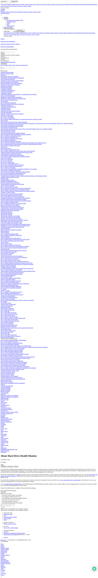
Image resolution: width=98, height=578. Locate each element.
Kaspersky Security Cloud (7, 73)
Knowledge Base (5, 62)
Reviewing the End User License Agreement (11, 83)
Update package (4, 445)
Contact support (37, 12)
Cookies (6, 537)
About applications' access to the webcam (11, 238)
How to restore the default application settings (12, 351)
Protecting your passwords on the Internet (11, 206)
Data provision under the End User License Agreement (14, 122)
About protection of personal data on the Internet (12, 184)
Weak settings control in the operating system (11, 221)
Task (2, 432)
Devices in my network (6, 254)
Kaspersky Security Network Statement (10, 84)
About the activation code (7, 115)
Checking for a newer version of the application (12, 80)
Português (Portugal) (92, 4)
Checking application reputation (8, 267)
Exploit (2, 401)
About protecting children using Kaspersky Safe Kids (13, 250)
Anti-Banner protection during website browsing (12, 227)
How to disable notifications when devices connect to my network (16, 263)
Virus (2, 446)
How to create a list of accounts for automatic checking (14, 247)
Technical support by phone (7, 374)
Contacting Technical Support (8, 372)
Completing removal (5, 108)
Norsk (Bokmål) (74, 4)
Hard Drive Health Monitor (7, 337)
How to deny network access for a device (11, 260)
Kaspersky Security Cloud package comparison (12, 113)
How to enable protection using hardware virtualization (14, 362)
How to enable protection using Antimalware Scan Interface (15, 366)
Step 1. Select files (5, 311)
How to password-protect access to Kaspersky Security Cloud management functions (21, 144)
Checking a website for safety (8, 192)
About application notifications (8, 140)
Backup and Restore (5, 307)
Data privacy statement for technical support (14, 533)
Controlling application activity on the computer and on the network (17, 268)
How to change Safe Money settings (9, 202)
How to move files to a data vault (9, 334)
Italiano (62, 4)
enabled (18, 474)
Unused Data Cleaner (6, 303)
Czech (2, 4)
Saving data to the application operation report (12, 126)
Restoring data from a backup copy (9, 325)
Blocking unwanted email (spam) (9, 181)
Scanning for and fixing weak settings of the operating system (15, 224)
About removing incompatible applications (11, 286)
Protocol (3, 423)
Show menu (3, 63)
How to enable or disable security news (10, 149)
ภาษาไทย (28, 6)
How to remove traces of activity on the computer (12, 348)
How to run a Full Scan (6, 160)
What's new (3, 75)
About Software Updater (7, 276)
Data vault (3, 394)
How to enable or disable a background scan (11, 166)
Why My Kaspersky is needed (8, 130)
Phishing (3, 416)
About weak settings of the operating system (11, 223)
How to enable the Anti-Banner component (11, 229)
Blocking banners (5, 231)
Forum (28, 12)
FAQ (5, 515)
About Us (6, 531)
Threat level (3, 435)
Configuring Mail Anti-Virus (7, 180)
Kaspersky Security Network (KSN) (9, 412)
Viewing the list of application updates (10, 282)
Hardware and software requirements (9, 76)
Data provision (4, 120)
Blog (31, 12)
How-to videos (7, 518)
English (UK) (32, 4)
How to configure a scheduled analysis (10, 293)
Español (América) (51, 4)
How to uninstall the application (8, 102)
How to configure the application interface (11, 136)
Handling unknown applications (8, 265)
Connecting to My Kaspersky (8, 90)
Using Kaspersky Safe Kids (7, 253)
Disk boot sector (4, 399)
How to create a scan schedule (8, 167)
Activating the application (7, 91)
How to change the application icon (9, 137)
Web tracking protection (6, 211)
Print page (3, 466)
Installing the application (6, 86)
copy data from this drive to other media (70, 480)
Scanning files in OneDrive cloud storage (11, 170)
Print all (16, 466)
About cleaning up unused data (8, 304)
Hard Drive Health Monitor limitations (10, 344)
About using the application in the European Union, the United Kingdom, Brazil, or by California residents (26, 129)
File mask (3, 403)
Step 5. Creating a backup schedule (9, 316)
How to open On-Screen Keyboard (9, 187)
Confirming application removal (8, 106)
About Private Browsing (6, 213)
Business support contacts (10, 523)
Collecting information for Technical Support (11, 377)
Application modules (6, 388)
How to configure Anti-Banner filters (9, 234)
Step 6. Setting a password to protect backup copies (13, 318)
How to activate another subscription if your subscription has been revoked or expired (21, 119)
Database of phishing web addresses (9, 397)
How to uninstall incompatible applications (11, 287)
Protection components (6, 421)
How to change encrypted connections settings (12, 194)
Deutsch (9, 4)
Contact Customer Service (21, 65)
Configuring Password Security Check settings (12, 209)
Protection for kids (5, 249)
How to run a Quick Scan (7, 159)
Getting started (4, 101)
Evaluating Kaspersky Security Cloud (10, 370)
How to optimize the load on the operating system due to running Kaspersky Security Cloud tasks (24, 347)
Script (2, 427)
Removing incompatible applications (9, 285)
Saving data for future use (7, 105)
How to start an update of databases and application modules (15, 156)
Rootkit (2, 426)
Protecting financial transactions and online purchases (13, 199)
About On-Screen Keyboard (7, 185)
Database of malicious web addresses (10, 395)
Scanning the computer (6, 158)
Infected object (4, 410)
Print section (10, 466)
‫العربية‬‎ (24, 6)
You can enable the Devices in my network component (14, 257)
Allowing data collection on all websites (10, 216)
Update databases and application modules (11, 153)
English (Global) (24, 4)
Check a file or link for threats (11, 527)
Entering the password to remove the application (12, 104)
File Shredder (4, 301)
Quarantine (3, 424)
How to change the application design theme (11, 138)
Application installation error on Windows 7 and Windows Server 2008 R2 (19, 94)
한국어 (2, 575)
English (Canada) (16, 4)
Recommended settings (6, 87)
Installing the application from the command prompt (13, 98)
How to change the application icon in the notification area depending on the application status (23, 142)
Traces (2, 437)
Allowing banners (5, 232)
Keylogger (3, 414)
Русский (20, 6)
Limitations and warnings (7, 381)
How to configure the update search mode (11, 281)
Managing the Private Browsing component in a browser (14, 220)
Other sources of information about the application (13, 383)
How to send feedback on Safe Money (10, 205)
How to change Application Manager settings (11, 274)
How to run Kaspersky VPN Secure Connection (12, 196)
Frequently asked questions (7, 72)
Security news (4, 147)
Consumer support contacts (10, 517)
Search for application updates (8, 279)
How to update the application (8, 95)
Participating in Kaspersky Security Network (11, 355)
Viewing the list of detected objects (9, 297)
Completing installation (6, 89)
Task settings (4, 434)
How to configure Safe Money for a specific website (13, 203)
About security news (6, 148)
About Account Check (6, 243)
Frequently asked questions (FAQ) (9, 12)
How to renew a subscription (8, 118)
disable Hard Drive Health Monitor (13, 484)
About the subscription (6, 112)
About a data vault (5, 333)
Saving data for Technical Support (9, 127)
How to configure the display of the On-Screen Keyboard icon (16, 188)
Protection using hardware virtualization (10, 359)
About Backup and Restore (7, 308)
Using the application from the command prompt (12, 369)
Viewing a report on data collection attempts (11, 218)
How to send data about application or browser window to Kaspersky (17, 300)
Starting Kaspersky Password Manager (10, 210)
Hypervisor (3, 406)
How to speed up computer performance (10, 145)
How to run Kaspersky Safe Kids (9, 252)
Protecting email (4, 178)
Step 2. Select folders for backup (8, 312)
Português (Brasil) (82, 4)
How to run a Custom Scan (7, 162)
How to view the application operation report (11, 352)
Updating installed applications (8, 275)
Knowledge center (22, 12)
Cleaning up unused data (7, 305)
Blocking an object (5, 391)
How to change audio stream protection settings (12, 272)
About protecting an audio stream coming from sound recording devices (18, 271)
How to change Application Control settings (11, 269)
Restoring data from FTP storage (8, 326)
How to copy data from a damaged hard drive (12, 343)
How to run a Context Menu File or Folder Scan (12, 165)
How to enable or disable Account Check (11, 245)
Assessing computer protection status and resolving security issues (16, 152)
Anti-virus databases (5, 387)
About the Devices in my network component (12, 256)
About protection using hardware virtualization (12, 361)
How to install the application (8, 79)
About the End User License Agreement (10, 111)
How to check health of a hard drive (9, 341)
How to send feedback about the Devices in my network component (17, 264)
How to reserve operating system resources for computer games (16, 345)
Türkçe (15, 6)
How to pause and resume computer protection (12, 350)
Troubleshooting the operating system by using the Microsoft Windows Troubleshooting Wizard (24, 176)
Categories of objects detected (8, 296)
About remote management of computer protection (13, 133)
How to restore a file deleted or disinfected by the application (15, 171)
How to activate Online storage (8, 330)
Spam (2, 430)
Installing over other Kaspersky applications (11, 97)
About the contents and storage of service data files (13, 379)
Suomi (2, 6)
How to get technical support (8, 373)
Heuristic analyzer (5, 405)
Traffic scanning (4, 438)
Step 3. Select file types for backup (9, 314)
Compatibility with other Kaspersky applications (12, 77)
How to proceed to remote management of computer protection (16, 134)
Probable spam (4, 417)
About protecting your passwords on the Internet (12, 207)
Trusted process (4, 441)
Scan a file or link (8, 27)
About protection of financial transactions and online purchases (16, 200)
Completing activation (6, 93)
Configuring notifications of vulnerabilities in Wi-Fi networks (15, 198)
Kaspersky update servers (7, 413)
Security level (4, 428)
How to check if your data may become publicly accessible (15, 246)
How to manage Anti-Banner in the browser (11, 235)
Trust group (3, 439)
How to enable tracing (6, 380)
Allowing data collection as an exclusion (10, 217)
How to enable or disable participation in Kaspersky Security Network (18, 356)
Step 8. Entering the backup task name (10, 321)
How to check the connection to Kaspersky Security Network (15, 358)
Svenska (6, 6)
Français (58, 4)
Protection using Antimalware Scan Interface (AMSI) (13, 363)
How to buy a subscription (7, 116)
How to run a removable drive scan (9, 163)
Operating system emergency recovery (10, 177)
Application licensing (6, 109)
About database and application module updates (12, 155)
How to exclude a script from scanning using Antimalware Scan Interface (18, 368)
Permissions (3, 452)
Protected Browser (5, 420)
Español (44, 4)
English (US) (39, 4)
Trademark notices (5, 450)
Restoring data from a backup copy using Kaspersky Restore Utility (17, 327)
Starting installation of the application (10, 82)
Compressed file (4, 392)
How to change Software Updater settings (11, 278)
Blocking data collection (6, 214)
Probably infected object (6, 419)
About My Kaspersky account (8, 131)
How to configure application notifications (11, 141)
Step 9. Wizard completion (7, 322)
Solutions (6, 17)
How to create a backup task (7, 310)
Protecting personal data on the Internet (10, 182)
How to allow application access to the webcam (12, 240)
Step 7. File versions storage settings (9, 319)
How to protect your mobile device (9, 100)
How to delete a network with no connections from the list (15, 261)
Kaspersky (3, 540)
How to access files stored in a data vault (10, 336)
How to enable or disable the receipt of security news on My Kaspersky (18, 151)
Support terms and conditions (11, 534)
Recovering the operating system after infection (12, 174)
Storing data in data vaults (7, 332)
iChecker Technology (6, 408)
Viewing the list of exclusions (8, 298)
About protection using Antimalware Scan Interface (13, 365)
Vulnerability (4, 448)
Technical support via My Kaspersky (9, 376)
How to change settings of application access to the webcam (15, 239)
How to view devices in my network (9, 258)
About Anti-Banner (5, 228)
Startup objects (4, 431)
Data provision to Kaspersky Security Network (12, 124)
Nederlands (67, 4)
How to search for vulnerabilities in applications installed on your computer (19, 169)
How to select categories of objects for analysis (12, 294)
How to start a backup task (7, 323)
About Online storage (6, 329)
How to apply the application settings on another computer (15, 354)
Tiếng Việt (10, 6)
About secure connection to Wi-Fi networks (11, 195)
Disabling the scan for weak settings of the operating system (15, 225)
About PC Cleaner (5, 290)
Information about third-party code (9, 449)
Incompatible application (6, 409)
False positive (4, 402)
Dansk (5, 4)
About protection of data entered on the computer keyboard (15, 189)
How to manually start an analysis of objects (11, 292)
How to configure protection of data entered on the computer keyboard (18, 191)
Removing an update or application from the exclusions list (15, 283)
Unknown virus (4, 442)
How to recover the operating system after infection (13, 173)
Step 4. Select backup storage (8, 315)
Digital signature (5, 398)
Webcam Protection (5, 236)
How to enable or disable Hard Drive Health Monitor (13, 340)
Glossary (3, 384)
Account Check (4, 242)
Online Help (12, 62)
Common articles (7, 65)
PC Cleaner (3, 289)
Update (2, 443)
